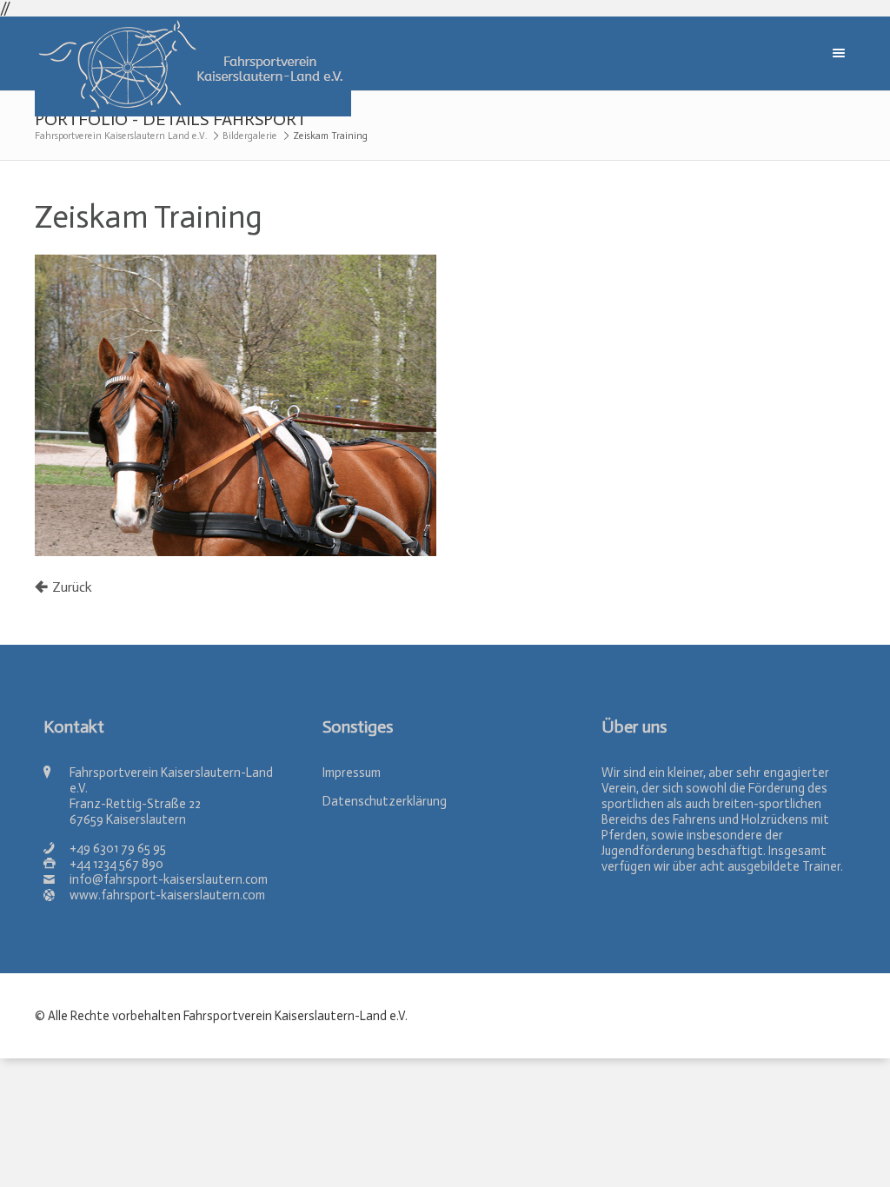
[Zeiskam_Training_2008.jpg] (235, 405)
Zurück (72, 587)
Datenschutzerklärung (384, 801)
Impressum (351, 772)
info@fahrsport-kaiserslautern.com (169, 879)
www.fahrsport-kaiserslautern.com (167, 895)
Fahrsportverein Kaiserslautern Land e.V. (121, 136)
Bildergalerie (249, 136)
